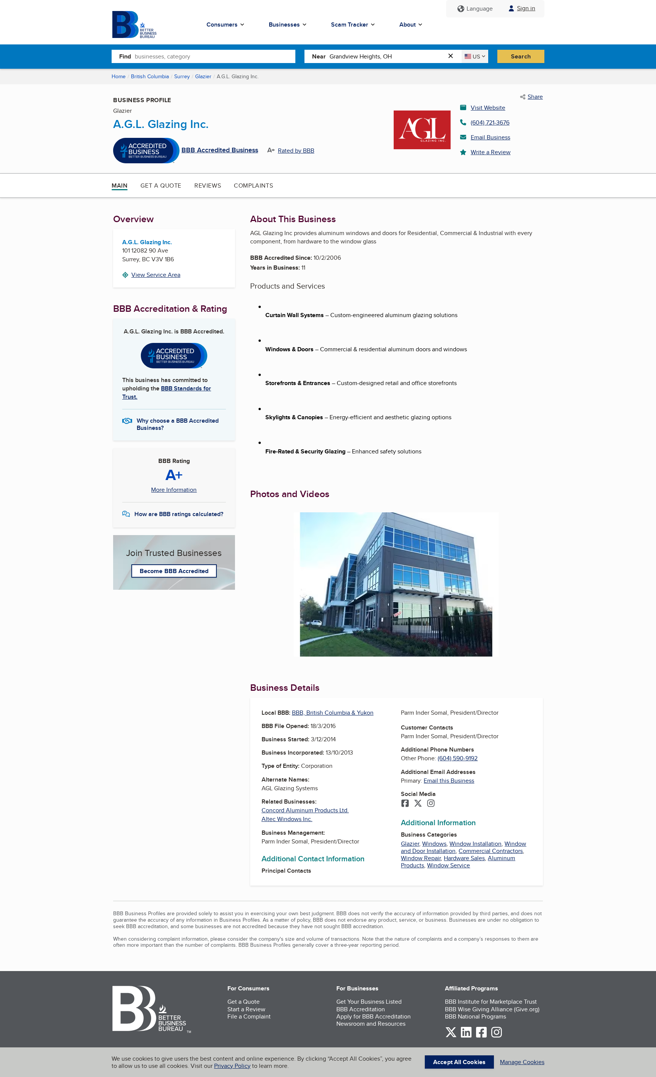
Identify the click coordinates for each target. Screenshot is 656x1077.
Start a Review (246, 1009)
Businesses (284, 24)
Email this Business (449, 780)
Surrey (182, 76)
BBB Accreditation (360, 1009)
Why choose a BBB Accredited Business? (178, 423)
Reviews (207, 185)
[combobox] (215, 56)
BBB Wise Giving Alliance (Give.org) (492, 1009)
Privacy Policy (232, 1065)
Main (120, 185)
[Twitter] (418, 804)
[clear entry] (453, 56)
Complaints (253, 185)
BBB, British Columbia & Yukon (333, 712)
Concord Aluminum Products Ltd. (305, 810)
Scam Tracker (349, 24)
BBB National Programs (475, 1016)
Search (521, 56)
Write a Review (491, 152)
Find (125, 56)
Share (535, 97)
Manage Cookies (522, 1062)
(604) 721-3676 (490, 122)
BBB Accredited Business (219, 150)
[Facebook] (405, 804)
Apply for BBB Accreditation (373, 1016)
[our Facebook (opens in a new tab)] (481, 1036)
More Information (174, 490)
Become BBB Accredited (174, 571)
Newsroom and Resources (370, 1023)
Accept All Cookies (459, 1062)
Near (319, 56)
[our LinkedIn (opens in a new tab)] (466, 1036)
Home (119, 76)
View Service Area (155, 274)
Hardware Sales (464, 858)
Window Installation (475, 843)
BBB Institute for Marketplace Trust (491, 1001)
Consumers (222, 24)
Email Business (490, 137)
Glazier (203, 76)
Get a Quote (160, 185)
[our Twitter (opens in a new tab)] (451, 1036)
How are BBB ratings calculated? (178, 514)
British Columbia (150, 76)
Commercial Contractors (491, 850)
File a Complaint (249, 1016)
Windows (434, 843)
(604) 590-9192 (458, 758)
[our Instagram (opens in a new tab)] (496, 1036)
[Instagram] (431, 804)
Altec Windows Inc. (287, 819)
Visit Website (488, 107)
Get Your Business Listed (369, 1001)
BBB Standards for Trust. (166, 392)
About (407, 24)
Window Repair (421, 858)
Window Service (448, 865)
